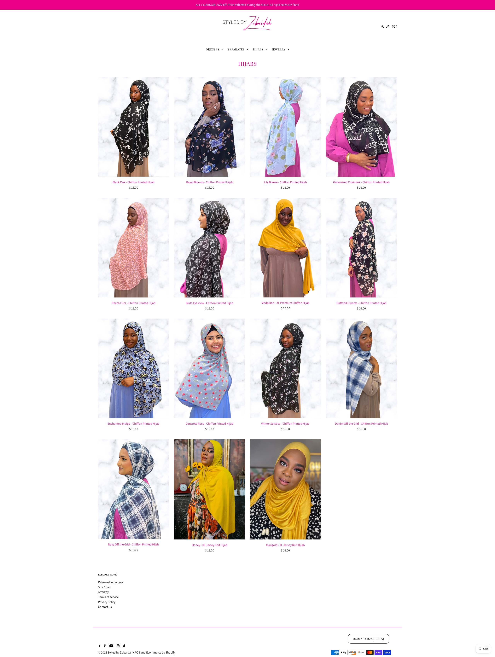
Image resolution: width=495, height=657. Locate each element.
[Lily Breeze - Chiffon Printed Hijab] (285, 127)
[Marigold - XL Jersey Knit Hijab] (285, 489)
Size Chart (104, 587)
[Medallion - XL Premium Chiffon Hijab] (285, 247)
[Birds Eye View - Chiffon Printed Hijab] (209, 247)
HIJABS (258, 49)
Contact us (105, 607)
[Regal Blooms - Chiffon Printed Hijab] (209, 127)
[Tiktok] (123, 646)
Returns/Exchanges (110, 582)
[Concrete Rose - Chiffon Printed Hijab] (209, 368)
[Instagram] (117, 646)
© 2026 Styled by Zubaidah (115, 652)
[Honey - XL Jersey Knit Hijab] (209, 489)
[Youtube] (110, 646)
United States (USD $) (368, 639)
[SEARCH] (382, 26)
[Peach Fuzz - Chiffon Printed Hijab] (133, 247)
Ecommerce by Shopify (160, 652)
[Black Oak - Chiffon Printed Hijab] (133, 127)
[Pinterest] (104, 646)
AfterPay (103, 592)
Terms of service (108, 597)
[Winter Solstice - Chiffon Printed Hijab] (285, 368)
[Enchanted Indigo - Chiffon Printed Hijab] (133, 368)
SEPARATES (236, 49)
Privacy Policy (106, 602)
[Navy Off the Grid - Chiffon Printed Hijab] (133, 489)
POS (137, 652)
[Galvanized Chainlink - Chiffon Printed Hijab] (361, 127)
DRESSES (212, 49)
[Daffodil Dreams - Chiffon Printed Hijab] (361, 247)
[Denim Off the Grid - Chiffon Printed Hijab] (361, 368)
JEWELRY (279, 49)
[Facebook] (99, 646)
